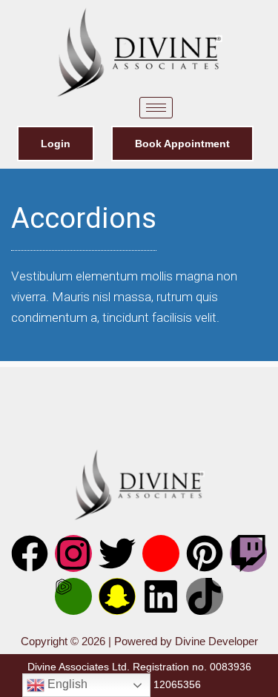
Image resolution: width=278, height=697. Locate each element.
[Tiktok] (204, 596)
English (65, 684)
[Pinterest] (204, 553)
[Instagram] (73, 553)
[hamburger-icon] (156, 107)
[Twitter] (117, 553)
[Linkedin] (160, 596)
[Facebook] (29, 553)
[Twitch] (248, 553)
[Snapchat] (117, 596)
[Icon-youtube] (160, 553)
